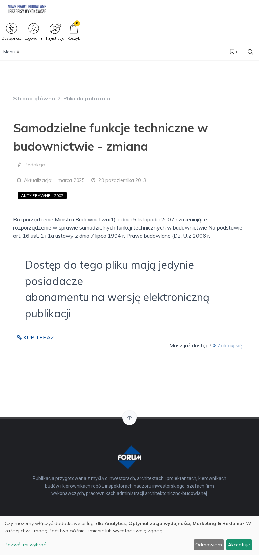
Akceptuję (239, 544)
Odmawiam (208, 544)
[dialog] (129, 535)
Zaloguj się (229, 345)
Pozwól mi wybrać (25, 544)
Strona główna (34, 98)
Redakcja (35, 165)
